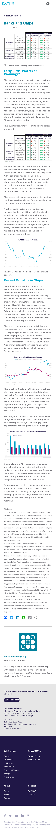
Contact (32, 786)
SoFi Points (9, 777)
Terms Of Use (34, 751)
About (7, 786)
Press (6, 791)
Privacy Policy (34, 756)
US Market (8, 760)
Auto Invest (9, 767)
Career (7, 798)
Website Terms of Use (19, 827)
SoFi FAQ (32, 791)
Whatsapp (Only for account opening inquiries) (20, 725)
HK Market (9, 763)
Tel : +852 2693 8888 (13, 722)
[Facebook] (5, 816)
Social (6, 794)
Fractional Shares (11, 770)
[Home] (8, 4)
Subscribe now (12, 700)
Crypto (7, 756)
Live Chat (8, 719)
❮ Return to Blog (12, 15)
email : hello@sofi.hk (12, 728)
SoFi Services (10, 751)
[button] (51, 3)
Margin (7, 774)
